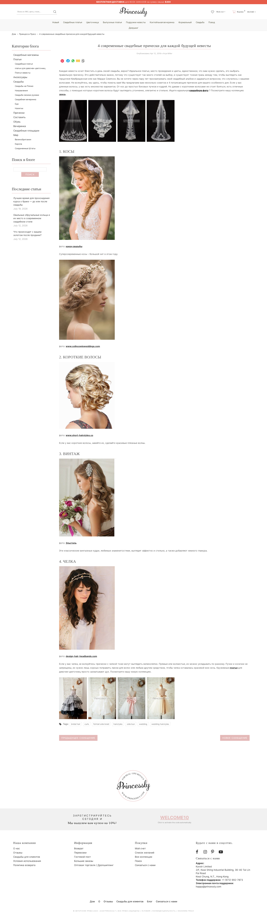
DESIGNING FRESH (186, 911)
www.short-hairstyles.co (79, 435)
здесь (62, 94)
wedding (143, 724)
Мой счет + (220, 12)
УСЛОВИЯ (146, 911)
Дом (14, 34)
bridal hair (75, 724)
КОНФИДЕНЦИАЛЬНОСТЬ (164, 911)
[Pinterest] (214, 852)
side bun (131, 724)
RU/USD (250, 12)
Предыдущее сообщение (78, 737)
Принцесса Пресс (27, 34)
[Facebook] (198, 852)
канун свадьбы (74, 246)
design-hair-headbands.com (81, 656)
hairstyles (118, 724)
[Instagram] (206, 852)
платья (234, 667)
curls (87, 724)
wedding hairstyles (160, 724)
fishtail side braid (101, 724)
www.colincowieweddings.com (83, 346)
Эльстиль (71, 543)
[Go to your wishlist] (212, 10)
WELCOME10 (174, 817)
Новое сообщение (234, 737)
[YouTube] (221, 852)
